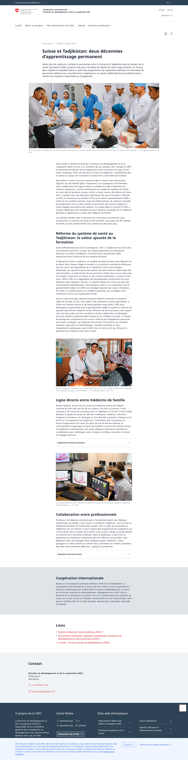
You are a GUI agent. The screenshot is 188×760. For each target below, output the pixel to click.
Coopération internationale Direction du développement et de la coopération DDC (66, 10)
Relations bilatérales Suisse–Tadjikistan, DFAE (79, 632)
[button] (18, 25)
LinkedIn (82, 725)
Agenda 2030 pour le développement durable (150, 729)
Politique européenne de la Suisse (111, 732)
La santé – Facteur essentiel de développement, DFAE (83, 642)
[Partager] (171, 33)
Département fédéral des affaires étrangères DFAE (110, 722)
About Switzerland (147, 721)
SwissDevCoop (66, 721)
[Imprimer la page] (165, 33)
